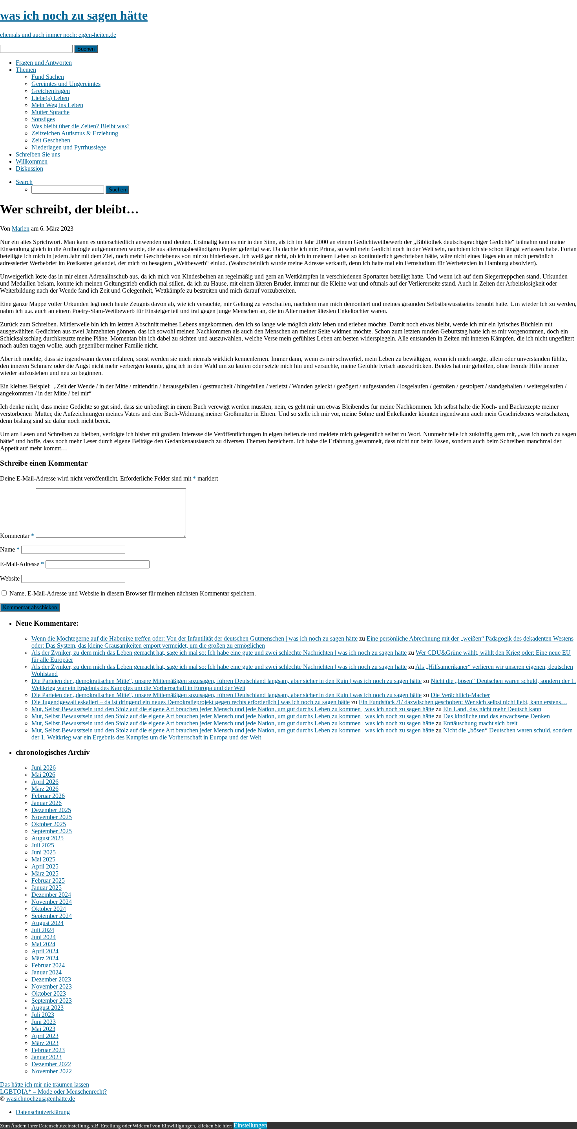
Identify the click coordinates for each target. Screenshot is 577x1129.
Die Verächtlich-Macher (460, 695)
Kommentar (17, 535)
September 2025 (51, 831)
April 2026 (44, 781)
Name (10, 549)
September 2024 (51, 915)
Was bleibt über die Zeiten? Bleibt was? (80, 126)
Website (10, 578)
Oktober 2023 (48, 993)
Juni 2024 (43, 937)
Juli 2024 (42, 930)
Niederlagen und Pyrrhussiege (68, 147)
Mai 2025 (43, 859)
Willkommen (31, 161)
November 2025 (51, 817)
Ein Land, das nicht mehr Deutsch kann (492, 709)
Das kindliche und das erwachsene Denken (496, 716)
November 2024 (51, 901)
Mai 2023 (43, 1028)
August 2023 (47, 1007)
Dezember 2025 (51, 810)
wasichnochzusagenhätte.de (40, 1098)
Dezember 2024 (51, 894)
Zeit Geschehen (50, 140)
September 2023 (51, 1000)
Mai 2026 (43, 774)
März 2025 (44, 873)
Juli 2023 (42, 1014)
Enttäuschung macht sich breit (480, 723)
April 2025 (44, 866)
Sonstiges (43, 119)
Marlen (20, 228)
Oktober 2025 (48, 824)
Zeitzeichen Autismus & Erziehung (74, 133)
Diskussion (29, 168)
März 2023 (44, 1043)
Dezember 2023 (51, 979)
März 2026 (44, 788)
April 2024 (44, 951)
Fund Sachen (47, 76)
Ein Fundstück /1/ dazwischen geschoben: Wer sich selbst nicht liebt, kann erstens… (463, 702)
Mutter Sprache (50, 112)
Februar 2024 (48, 965)
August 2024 (47, 923)
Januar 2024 (46, 972)
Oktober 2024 (48, 908)
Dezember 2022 (51, 1064)
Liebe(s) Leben (50, 98)
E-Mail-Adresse (22, 564)
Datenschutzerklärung (43, 1112)
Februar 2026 (48, 795)
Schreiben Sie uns (38, 154)
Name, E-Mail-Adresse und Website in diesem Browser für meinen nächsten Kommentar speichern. (132, 593)
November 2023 (51, 986)
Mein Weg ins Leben (57, 105)
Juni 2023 (43, 1021)
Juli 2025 (42, 845)
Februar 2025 (48, 880)
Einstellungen (250, 1125)
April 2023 (44, 1035)
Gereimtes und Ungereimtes (65, 83)
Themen (26, 69)
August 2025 (47, 838)
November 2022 (51, 1071)
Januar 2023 (46, 1057)
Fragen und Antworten (44, 62)
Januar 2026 (46, 802)
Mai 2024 (43, 944)
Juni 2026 (43, 767)
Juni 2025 (43, 852)
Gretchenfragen (50, 90)
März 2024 (44, 958)
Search (24, 181)
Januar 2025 (46, 887)
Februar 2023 (48, 1050)
